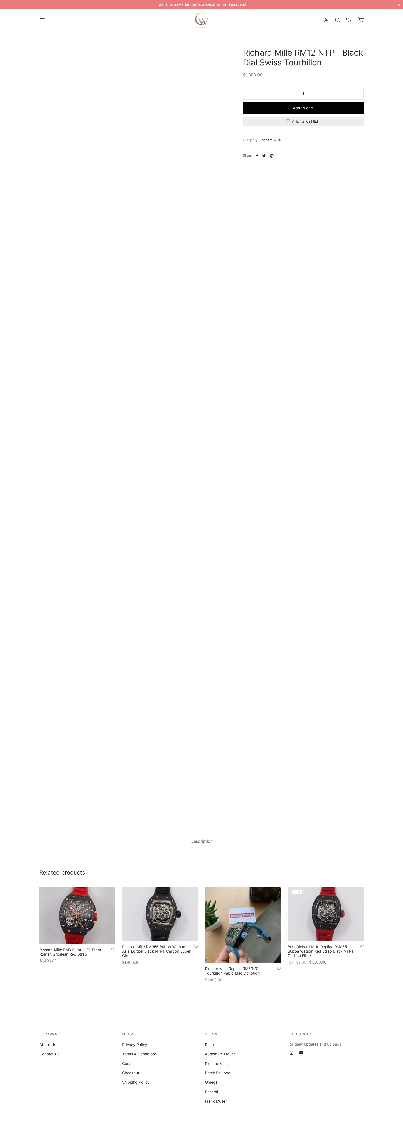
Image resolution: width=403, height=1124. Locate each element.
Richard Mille (271, 140)
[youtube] (301, 1053)
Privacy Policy (134, 1044)
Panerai (211, 1091)
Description (202, 841)
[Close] (399, 4)
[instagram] (291, 1053)
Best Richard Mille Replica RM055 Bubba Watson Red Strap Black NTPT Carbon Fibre (321, 951)
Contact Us (49, 1054)
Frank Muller (216, 1101)
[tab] (202, 841)
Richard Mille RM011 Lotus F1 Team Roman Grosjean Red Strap (70, 951)
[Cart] (361, 20)
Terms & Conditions (139, 1054)
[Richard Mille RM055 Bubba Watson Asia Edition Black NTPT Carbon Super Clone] (160, 914)
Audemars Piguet (220, 1054)
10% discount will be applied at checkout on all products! (201, 5)
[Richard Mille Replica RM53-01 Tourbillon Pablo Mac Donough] (243, 925)
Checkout (130, 1073)
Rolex (210, 1044)
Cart (126, 1063)
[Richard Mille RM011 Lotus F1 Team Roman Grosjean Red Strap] (77, 915)
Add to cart (303, 108)
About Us (47, 1044)
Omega (211, 1082)
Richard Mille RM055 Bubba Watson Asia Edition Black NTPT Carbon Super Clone (156, 951)
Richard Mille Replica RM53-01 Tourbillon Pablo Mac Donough (232, 970)
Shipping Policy (135, 1082)
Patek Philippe (217, 1073)
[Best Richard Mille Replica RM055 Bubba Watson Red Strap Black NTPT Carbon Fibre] (326, 914)
